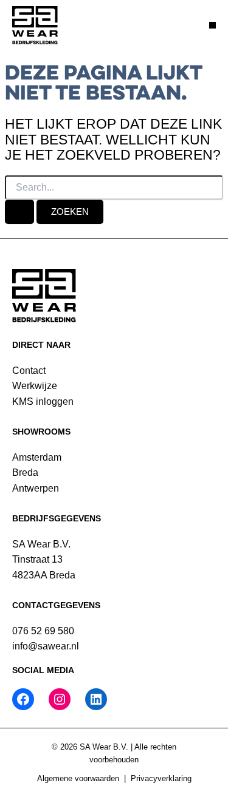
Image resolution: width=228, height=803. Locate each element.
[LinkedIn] (96, 699)
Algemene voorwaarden (78, 778)
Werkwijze (34, 386)
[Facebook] (23, 699)
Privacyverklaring (161, 778)
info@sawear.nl (45, 646)
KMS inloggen (43, 401)
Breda (25, 472)
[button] (212, 25)
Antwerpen (35, 488)
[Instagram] (60, 699)
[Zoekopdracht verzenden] (19, 212)
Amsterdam (36, 457)
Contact (29, 370)
